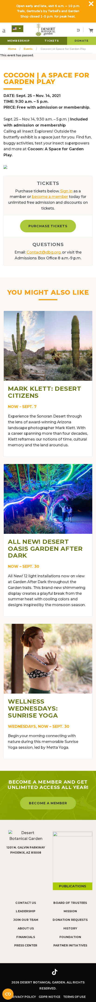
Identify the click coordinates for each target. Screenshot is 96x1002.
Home (12, 48)
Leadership (25, 911)
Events (28, 48)
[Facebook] (27, 972)
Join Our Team (25, 920)
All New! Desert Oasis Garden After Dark (45, 548)
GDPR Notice (49, 997)
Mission (70, 911)
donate (82, 40)
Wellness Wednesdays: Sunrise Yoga (33, 708)
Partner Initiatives (70, 945)
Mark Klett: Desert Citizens (44, 392)
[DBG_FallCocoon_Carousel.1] (5, 166)
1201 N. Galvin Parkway (26, 847)
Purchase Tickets (48, 226)
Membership (18, 40)
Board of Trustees (70, 903)
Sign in (66, 191)
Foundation (70, 937)
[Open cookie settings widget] (8, 994)
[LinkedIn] (69, 972)
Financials (25, 937)
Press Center (25, 945)
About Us (26, 928)
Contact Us (25, 903)
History (70, 928)
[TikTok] (54, 972)
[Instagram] (40, 972)
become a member (50, 196)
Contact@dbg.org (44, 252)
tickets (52, 40)
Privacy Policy (23, 997)
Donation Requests (70, 920)
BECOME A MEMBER (48, 803)
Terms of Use (74, 997)
